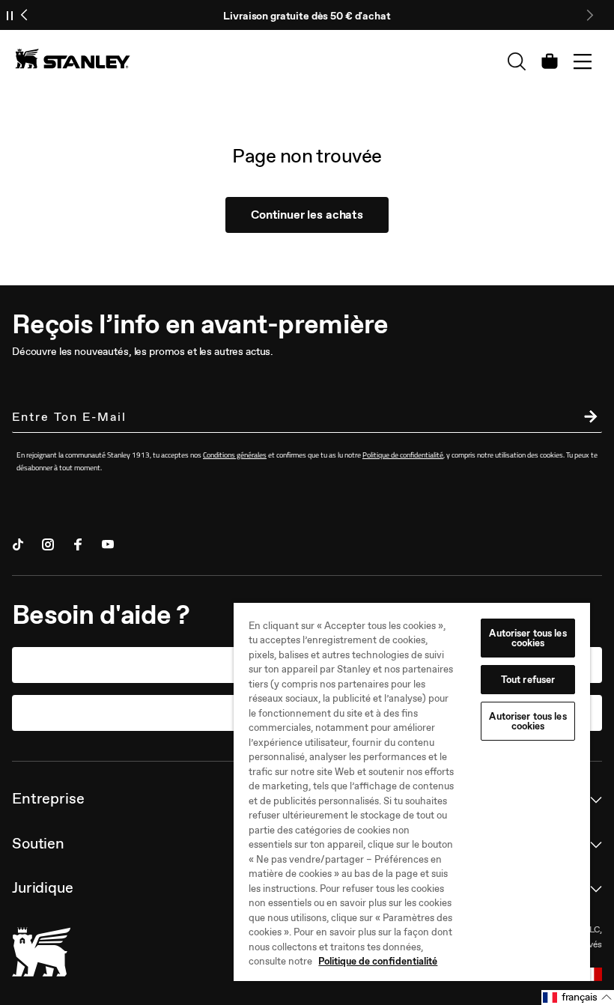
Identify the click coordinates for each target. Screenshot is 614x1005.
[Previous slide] (25, 15)
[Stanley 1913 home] (72, 58)
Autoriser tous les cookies (527, 638)
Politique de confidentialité (377, 961)
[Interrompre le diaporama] (10, 15)
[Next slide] (589, 15)
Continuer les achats (307, 214)
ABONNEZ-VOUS (587, 418)
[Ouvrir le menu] (582, 61)
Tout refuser (528, 679)
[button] (577, 997)
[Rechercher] (516, 61)
